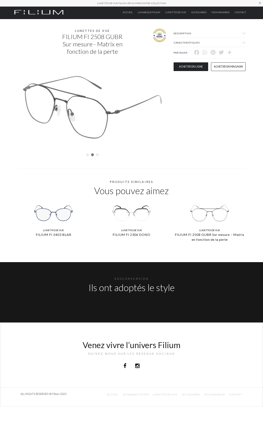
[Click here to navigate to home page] (38, 12)
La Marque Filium (149, 12)
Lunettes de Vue (175, 12)
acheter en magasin (228, 66)
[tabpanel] (92, 107)
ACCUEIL (128, 12)
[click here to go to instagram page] (137, 366)
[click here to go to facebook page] (125, 366)
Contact (240, 12)
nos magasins (221, 12)
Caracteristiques (187, 42)
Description (182, 33)
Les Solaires (198, 12)
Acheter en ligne (191, 66)
